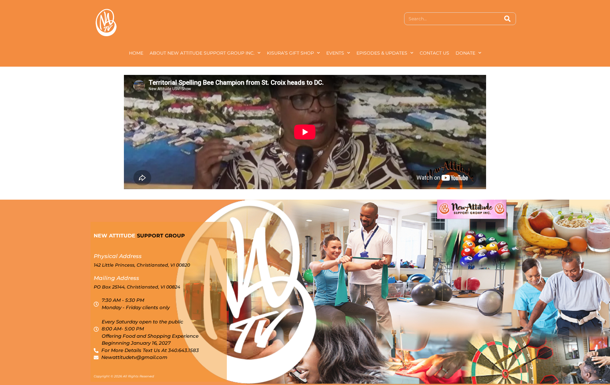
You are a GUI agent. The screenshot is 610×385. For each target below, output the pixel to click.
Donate (465, 53)
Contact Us (434, 53)
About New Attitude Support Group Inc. (202, 53)
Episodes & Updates (381, 53)
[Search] (507, 19)
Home (136, 53)
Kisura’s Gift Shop (290, 53)
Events (335, 53)
